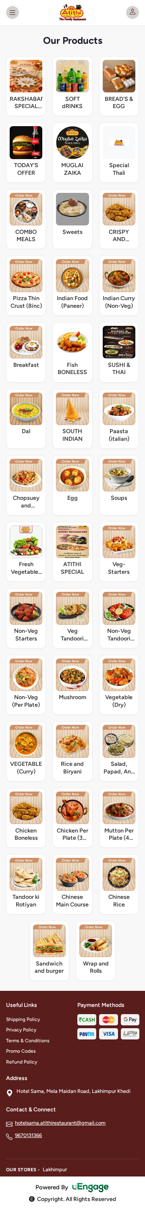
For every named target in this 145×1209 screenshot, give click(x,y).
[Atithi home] (72, 12)
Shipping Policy (23, 1019)
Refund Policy (21, 1062)
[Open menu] (12, 12)
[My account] (132, 12)
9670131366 (28, 1135)
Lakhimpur (55, 1169)
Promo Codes (21, 1051)
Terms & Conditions (28, 1040)
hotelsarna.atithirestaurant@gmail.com (60, 1123)
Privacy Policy (21, 1030)
